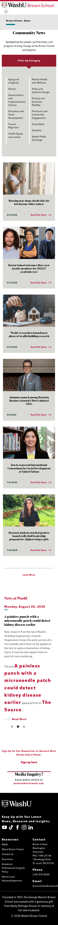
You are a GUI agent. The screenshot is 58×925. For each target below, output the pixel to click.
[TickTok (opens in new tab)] (11, 827)
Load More (29, 574)
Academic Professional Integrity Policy (13, 867)
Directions (7, 859)
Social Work (38, 124)
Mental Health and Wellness (39, 81)
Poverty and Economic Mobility (38, 101)
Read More (19, 719)
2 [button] (18, 726)
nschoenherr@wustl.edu (29, 783)
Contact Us (8, 854)
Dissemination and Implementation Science (17, 99)
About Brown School (12, 849)
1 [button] (12, 726)
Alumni (12, 88)
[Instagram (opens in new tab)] (24, 827)
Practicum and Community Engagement (39, 114)
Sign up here (29, 762)
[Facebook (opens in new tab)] (17, 827)
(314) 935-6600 (41, 874)
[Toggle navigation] (6, 12)
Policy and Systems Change (41, 90)
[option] (29, 662)
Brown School (14, 20)
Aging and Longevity (13, 81)
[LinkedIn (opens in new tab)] (30, 827)
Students (36, 130)
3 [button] (24, 726)
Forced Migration (13, 125)
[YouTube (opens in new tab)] (4, 827)
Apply (5, 844)
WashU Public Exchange (39, 138)
